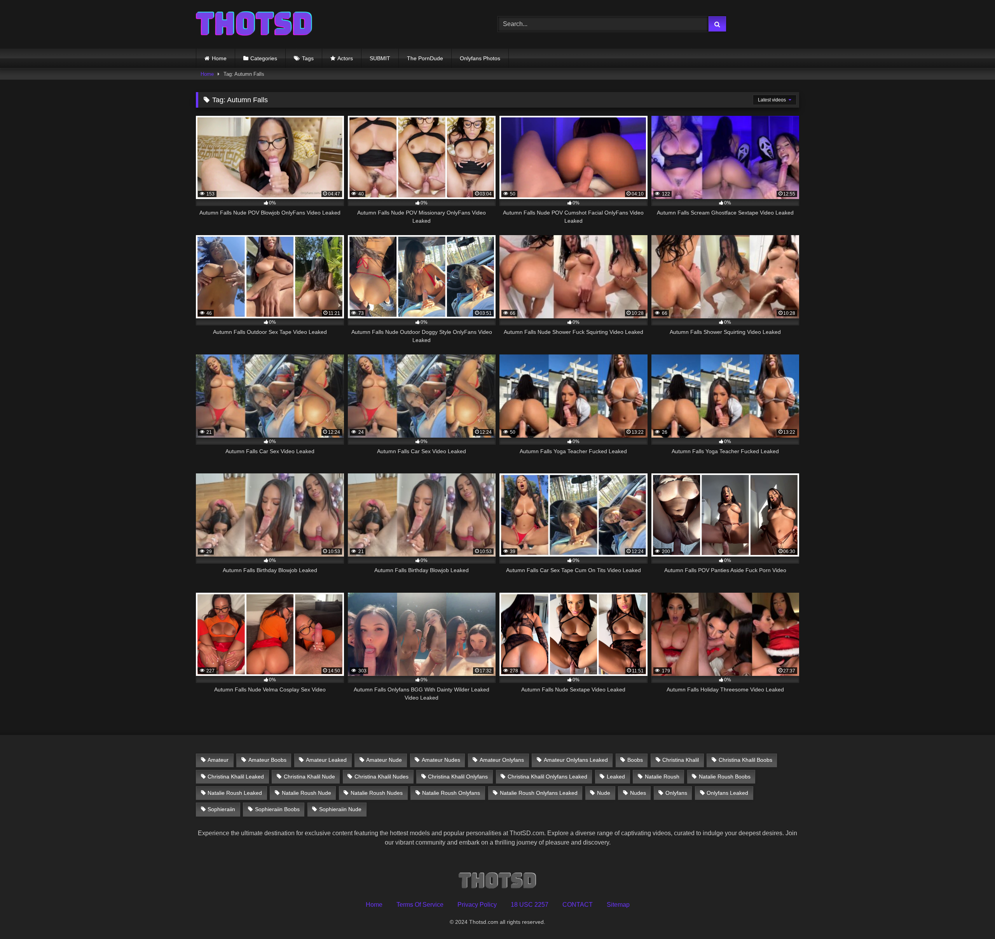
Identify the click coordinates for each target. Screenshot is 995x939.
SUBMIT (380, 58)
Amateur (218, 760)
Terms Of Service (419, 904)
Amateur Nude (384, 760)
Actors (345, 58)
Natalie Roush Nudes (377, 793)
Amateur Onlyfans (502, 760)
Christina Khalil (680, 760)
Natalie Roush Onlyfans (451, 793)
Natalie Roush (662, 776)
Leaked (616, 776)
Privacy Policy (477, 904)
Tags (308, 58)
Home (219, 58)
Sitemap (618, 904)
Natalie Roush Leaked (235, 793)
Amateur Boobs (267, 760)
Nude (603, 793)
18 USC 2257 (529, 904)
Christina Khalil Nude (309, 776)
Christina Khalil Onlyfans (458, 776)
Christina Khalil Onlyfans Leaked (547, 776)
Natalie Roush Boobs (725, 776)
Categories (263, 58)
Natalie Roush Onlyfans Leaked (539, 793)
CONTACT (577, 904)
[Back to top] (970, 915)
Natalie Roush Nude (306, 793)
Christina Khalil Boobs (745, 760)
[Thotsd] (254, 24)
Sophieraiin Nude (340, 809)
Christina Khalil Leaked (236, 776)
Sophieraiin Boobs (277, 809)
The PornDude (425, 58)
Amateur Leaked (326, 760)
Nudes (638, 793)
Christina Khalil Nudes (381, 776)
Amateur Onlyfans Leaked (576, 760)
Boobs (635, 760)
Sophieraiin (221, 809)
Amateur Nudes (441, 760)
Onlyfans (676, 793)
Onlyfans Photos (480, 58)
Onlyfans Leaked (727, 793)
